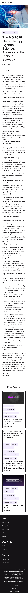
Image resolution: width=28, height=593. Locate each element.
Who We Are (5, 522)
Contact (4, 536)
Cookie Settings (14, 585)
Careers (5, 555)
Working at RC (5, 559)
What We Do (7, 542)
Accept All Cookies (14, 591)
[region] (14, 581)
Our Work (4, 549)
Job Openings (5, 563)
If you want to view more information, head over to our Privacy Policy (14, 581)
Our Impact (5, 526)
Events (4, 533)
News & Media (5, 529)
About (4, 518)
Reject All (14, 588)
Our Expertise (5, 546)
